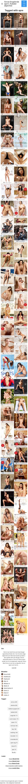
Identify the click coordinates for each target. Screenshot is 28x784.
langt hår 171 (14, 715)
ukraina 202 (14, 705)
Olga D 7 (6, 693)
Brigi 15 (6, 681)
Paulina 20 (7, 679)
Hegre (14, 759)
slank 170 (14, 722)
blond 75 (14, 746)
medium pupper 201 (14, 709)
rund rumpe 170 (14, 719)
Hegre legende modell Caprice (14, 766)
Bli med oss (24, 3)
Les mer (14, 668)
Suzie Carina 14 (8, 688)
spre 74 (14, 749)
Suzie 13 (6, 690)
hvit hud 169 (14, 726)
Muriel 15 (6, 686)
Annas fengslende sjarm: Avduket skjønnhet (11, 3)
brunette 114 (14, 736)
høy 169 (14, 729)
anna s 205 (14, 702)
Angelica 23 (7, 676)
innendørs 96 (14, 739)
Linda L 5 (6, 695)
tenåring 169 (14, 732)
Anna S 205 (7, 674)
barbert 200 (14, 712)
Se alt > (14, 752)
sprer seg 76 (14, 743)
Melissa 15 (7, 683)
